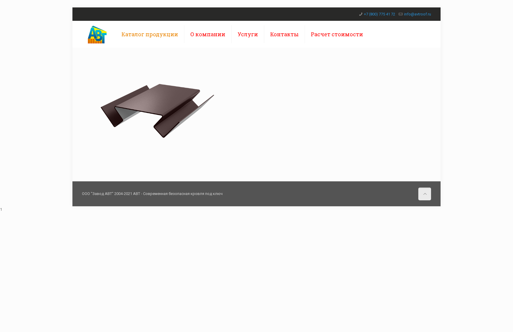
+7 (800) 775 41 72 (379, 14)
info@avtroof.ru (417, 14)
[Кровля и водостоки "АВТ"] (97, 34)
